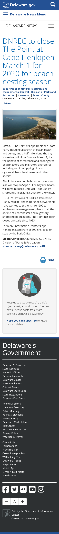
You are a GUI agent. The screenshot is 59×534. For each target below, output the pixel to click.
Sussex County (41, 95)
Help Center (9, 464)
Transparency (10, 418)
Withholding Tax (11, 457)
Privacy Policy (10, 433)
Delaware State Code (14, 390)
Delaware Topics (11, 460)
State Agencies (10, 368)
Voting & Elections (12, 414)
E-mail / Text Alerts (13, 471)
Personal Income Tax (14, 429)
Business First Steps (14, 398)
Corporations (9, 445)
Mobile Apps (9, 468)
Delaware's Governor (14, 365)
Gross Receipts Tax (13, 453)
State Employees (12, 383)
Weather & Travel (12, 436)
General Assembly (12, 376)
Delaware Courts (11, 379)
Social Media (9, 475)
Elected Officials (11, 372)
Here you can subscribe (22, 320)
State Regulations (12, 394)
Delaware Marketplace (15, 422)
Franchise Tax (10, 449)
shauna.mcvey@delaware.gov (22, 246)
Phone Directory (11, 403)
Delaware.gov (31, 518)
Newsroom (24, 95)
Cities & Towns (11, 387)
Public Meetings (11, 411)
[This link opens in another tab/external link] (5, 4)
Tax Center (8, 425)
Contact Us (8, 442)
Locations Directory (13, 407)
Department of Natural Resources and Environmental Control (25, 90)
